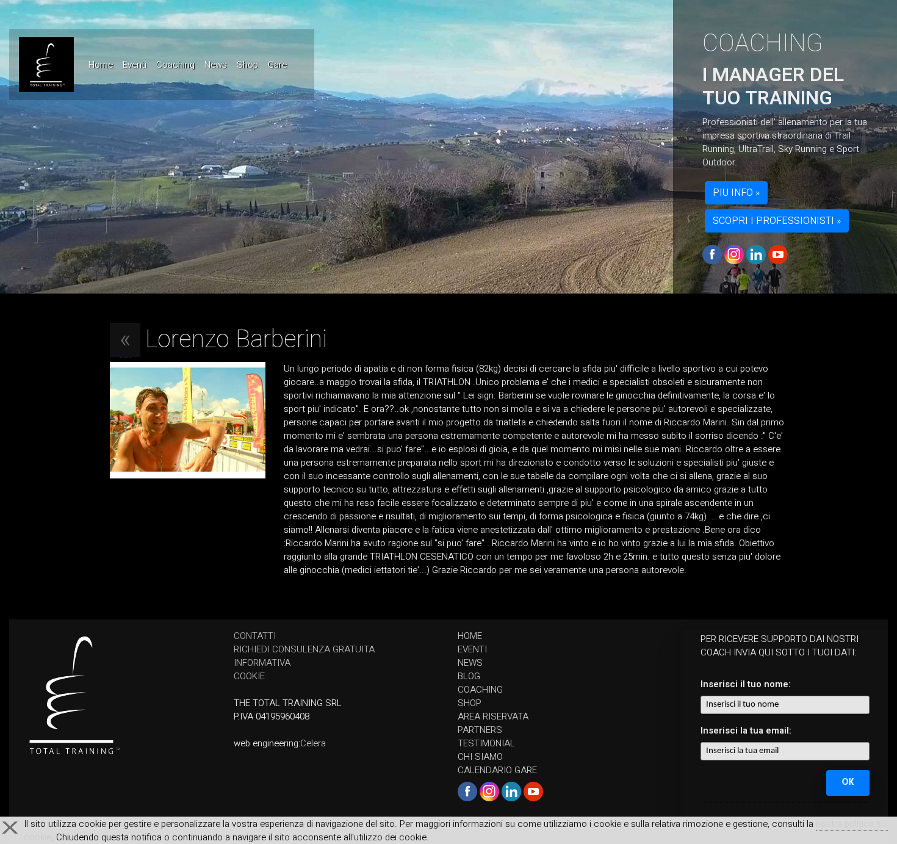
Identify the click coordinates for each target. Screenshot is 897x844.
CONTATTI (255, 636)
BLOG (469, 676)
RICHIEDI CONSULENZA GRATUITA (304, 649)
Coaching (175, 64)
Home (103, 64)
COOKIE (249, 676)
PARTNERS (480, 730)
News (215, 64)
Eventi (134, 64)
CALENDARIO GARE (497, 770)
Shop (247, 64)
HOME (470, 636)
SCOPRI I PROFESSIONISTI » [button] (777, 221)
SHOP (469, 703)
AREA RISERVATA (493, 716)
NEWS (470, 662)
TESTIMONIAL (486, 743)
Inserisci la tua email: (746, 730)
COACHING (480, 689)
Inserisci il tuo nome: (746, 684)
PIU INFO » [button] (736, 193)
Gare (277, 64)
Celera (313, 743)
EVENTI (472, 649)
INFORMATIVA (262, 662)
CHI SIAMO (480, 756)
